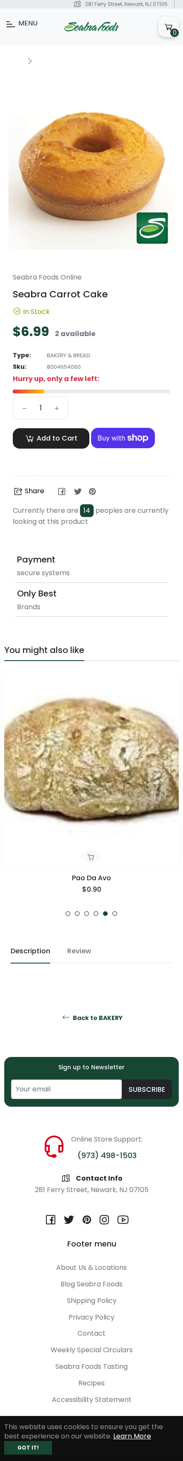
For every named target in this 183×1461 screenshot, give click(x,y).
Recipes (91, 1383)
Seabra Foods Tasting (91, 1366)
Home (14, 60)
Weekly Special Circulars (92, 1350)
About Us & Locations (91, 1267)
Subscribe (147, 1089)
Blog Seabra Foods (91, 1284)
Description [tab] (30, 951)
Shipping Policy (92, 1301)
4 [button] (96, 913)
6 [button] (114, 913)
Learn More (132, 1436)
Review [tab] (79, 951)
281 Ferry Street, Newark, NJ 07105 (126, 4)
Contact (91, 1333)
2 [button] (77, 913)
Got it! (28, 1447)
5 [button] (105, 913)
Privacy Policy (91, 1317)
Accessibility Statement (92, 1399)
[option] (91, 795)
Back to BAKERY (97, 1018)
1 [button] (68, 913)
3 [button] (86, 913)
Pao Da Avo (91, 878)
